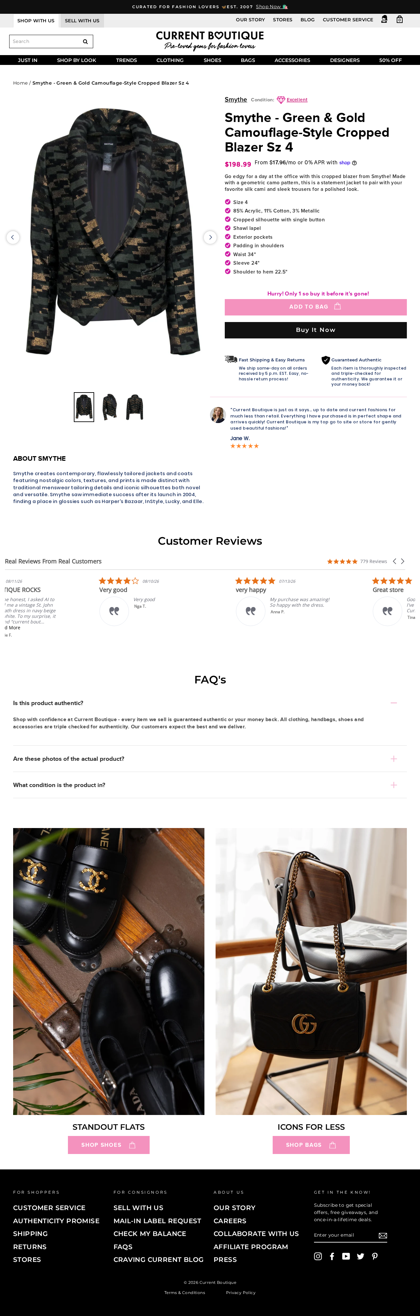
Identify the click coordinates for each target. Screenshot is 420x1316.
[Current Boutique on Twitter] (361, 1256)
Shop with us (36, 21)
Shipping (30, 1234)
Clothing (170, 60)
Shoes (212, 60)
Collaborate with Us (256, 1234)
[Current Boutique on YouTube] (346, 1256)
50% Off (390, 60)
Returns (30, 1247)
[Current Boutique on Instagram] (318, 1256)
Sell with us (82, 21)
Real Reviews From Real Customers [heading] (53, 561)
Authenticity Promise (56, 1221)
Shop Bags (304, 1145)
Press (225, 1260)
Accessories (292, 60)
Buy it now (316, 329)
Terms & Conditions (184, 1292)
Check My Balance (150, 1234)
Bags (248, 60)
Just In (27, 60)
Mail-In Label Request (157, 1221)
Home (20, 83)
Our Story (250, 20)
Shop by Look (76, 60)
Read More (51, 627)
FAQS (123, 1247)
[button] (395, 561)
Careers (230, 1221)
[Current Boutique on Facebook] (332, 1256)
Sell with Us (139, 1208)
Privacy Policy (241, 1292)
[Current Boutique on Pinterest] (375, 1256)
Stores (282, 20)
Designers (345, 60)
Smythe (236, 100)
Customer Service (348, 20)
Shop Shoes (101, 1145)
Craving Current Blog (159, 1260)
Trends (126, 60)
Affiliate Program (251, 1247)
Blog (308, 20)
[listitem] (54, 607)
